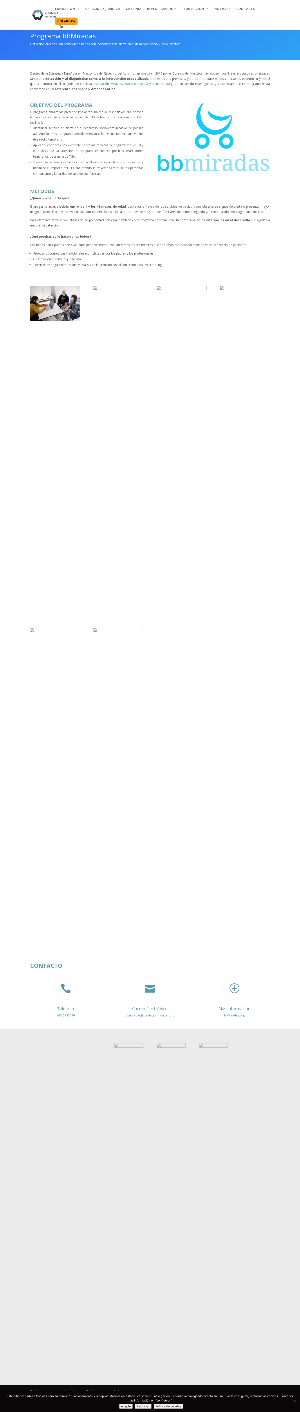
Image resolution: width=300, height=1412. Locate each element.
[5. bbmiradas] (55, 631)
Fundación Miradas (108, 84)
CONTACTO (246, 9)
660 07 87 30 (65, 1015)
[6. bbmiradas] (118, 631)
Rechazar (143, 1406)
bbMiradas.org (234, 1015)
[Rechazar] (294, 1401)
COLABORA (66, 21)
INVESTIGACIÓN (160, 9)
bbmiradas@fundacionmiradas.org (150, 1015)
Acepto (126, 1406)
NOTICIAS (222, 9)
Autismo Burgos (164, 84)
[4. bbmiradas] (245, 289)
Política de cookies (168, 1406)
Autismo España (136, 84)
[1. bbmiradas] (55, 320)
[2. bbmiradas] (118, 289)
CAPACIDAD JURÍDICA (102, 9)
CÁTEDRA (133, 9)
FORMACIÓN (194, 9)
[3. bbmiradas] (182, 289)
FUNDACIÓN (65, 9)
